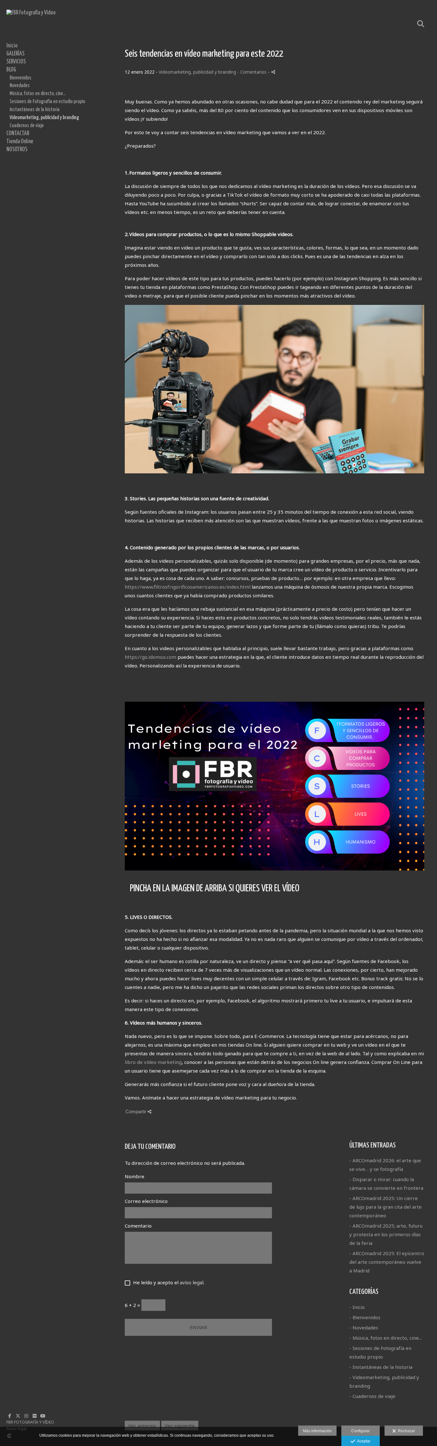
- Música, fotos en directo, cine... (385, 1338)
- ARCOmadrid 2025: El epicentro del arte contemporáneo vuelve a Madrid (386, 1262)
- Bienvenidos (364, 1317)
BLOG (11, 70)
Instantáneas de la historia (35, 109)
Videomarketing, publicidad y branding (44, 117)
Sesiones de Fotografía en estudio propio (47, 101)
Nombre (134, 1176)
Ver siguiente (180, 1425)
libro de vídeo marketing (153, 1062)
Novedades (20, 85)
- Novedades (363, 1327)
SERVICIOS (16, 62)
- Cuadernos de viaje (372, 1396)
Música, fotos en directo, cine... (38, 93)
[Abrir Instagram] (26, 1416)
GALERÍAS (15, 54)
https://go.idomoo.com (150, 657)
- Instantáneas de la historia (380, 1367)
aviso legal (191, 1282)
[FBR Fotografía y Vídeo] (31, 13)
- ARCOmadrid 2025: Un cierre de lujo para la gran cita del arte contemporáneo (385, 1207)
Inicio (12, 46)
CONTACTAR (17, 133)
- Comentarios (252, 72)
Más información (317, 1431)
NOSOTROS (17, 149)
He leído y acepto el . (167, 1282)
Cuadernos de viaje (27, 125)
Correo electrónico (146, 1201)
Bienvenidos (20, 77)
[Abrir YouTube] (43, 1416)
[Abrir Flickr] (34, 1416)
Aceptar (362, 1441)
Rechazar (405, 1431)
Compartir (136, 1111)
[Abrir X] (18, 1416)
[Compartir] (273, 72)
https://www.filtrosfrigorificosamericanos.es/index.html (187, 587)
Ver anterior (142, 1425)
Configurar (360, 1431)
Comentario (138, 1225)
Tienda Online (19, 141)
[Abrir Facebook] (9, 1416)
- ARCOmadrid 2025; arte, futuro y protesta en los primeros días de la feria (386, 1234)
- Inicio (357, 1307)
